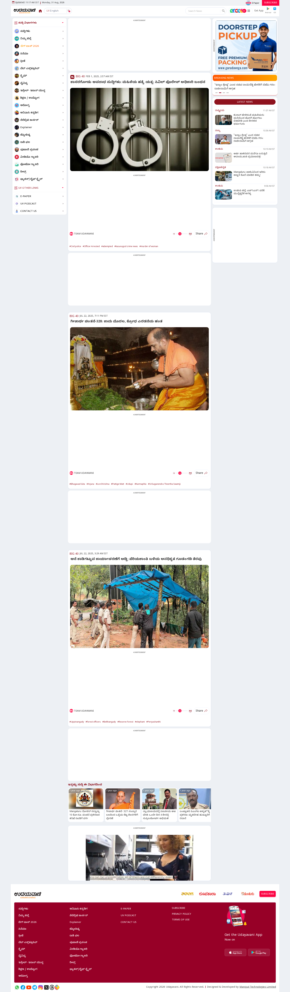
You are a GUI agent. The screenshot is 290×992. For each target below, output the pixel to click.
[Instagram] (40, 987)
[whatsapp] (17, 987)
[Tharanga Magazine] (187, 894)
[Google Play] (259, 952)
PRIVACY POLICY (181, 914)
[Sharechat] (56, 987)
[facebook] (23, 987)
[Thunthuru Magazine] (247, 894)
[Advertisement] (139, 46)
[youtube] (29, 987)
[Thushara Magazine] (227, 894)
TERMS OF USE (181, 920)
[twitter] (46, 987)
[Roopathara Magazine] (207, 894)
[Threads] (51, 987)
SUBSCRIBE (270, 3)
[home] (25, 11)
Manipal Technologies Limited (257, 987)
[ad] (246, 45)
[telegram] (35, 987)
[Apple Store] (235, 952)
